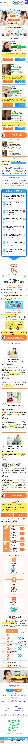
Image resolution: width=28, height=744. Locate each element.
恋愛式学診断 (18, 701)
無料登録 (14, 563)
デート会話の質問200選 (19, 708)
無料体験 (22, 3)
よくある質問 (19, 6)
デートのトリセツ (25, 6)
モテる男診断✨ (11, 701)
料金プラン (14, 6)
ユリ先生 (13, 44)
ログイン (16, 3)
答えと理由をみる (14, 274)
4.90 (19, 90)
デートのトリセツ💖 (14, 706)
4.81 (19, 113)
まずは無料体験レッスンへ (14, 19)
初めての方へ (3, 701)
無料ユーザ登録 (14, 697)
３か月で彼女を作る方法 (18, 710)
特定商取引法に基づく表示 (9, 704)
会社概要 (24, 714)
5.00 (19, 45)
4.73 (19, 67)
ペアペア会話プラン (21, 46)
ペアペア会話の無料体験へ (15, 495)
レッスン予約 (8, 6)
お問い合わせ (11, 714)
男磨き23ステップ (8, 710)
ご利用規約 (25, 701)
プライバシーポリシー (20, 704)
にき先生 (13, 66)
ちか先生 (13, 89)
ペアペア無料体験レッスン (15, 338)
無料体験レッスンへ (19, 681)
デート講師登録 (18, 714)
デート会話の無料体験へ (15, 135)
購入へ (22, 528)
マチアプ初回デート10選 (8, 708)
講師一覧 (3, 6)
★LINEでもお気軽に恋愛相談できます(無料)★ (14, 732)
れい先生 (13, 112)
